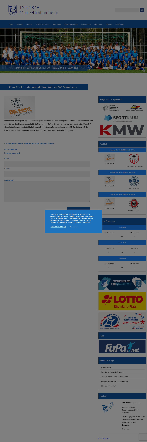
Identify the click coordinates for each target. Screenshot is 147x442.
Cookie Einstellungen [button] (58, 227)
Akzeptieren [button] (73, 227)
